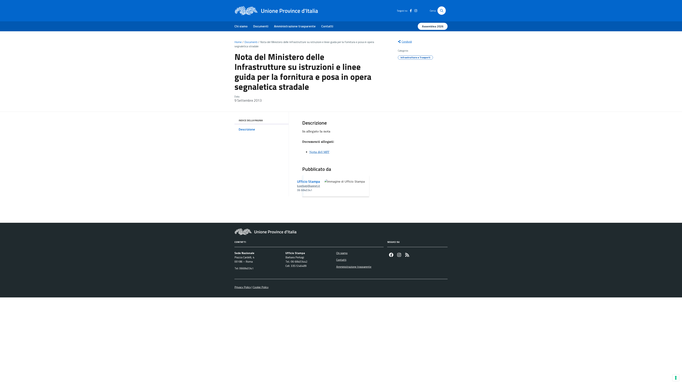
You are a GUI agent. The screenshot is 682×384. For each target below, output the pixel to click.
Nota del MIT (319, 152)
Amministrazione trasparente (295, 26)
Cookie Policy (261, 287)
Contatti (327, 26)
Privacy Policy (242, 287)
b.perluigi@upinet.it (308, 186)
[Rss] (407, 255)
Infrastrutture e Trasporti (415, 57)
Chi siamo (241, 26)
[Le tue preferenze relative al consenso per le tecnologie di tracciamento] (675, 377)
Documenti (260, 26)
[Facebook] (391, 255)
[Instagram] (399, 255)
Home (238, 42)
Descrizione (247, 129)
